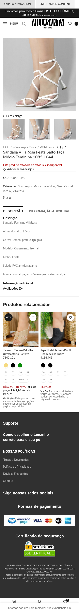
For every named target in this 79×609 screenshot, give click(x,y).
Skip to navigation (17, 4)
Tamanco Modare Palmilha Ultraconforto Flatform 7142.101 (18, 354)
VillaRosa (46, 147)
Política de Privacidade (17, 466)
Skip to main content (55, 4)
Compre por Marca (25, 147)
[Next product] (66, 147)
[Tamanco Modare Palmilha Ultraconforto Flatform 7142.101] (20, 329)
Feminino (49, 186)
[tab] (13, 210)
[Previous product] (58, 147)
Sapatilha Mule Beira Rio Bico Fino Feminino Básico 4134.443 (57, 354)
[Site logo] (48, 23)
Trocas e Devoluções (16, 460)
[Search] (25, 24)
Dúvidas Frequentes (15, 474)
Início (6, 147)
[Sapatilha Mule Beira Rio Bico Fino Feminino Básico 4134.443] (58, 329)
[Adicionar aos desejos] (32, 317)
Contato (8, 481)
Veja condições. (49, 15)
